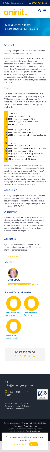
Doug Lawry (14, 280)
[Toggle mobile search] (39, 10)
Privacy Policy (28, 423)
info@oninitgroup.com (19, 385)
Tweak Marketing (33, 431)
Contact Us (19, 409)
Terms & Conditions (12, 423)
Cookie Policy (40, 423)
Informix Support (12, 403)
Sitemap (33, 426)
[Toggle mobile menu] (44, 10)
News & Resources (24, 406)
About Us (9, 409)
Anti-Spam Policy (21, 426)
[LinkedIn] (33, 285)
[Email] (37, 285)
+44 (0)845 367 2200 (16, 393)
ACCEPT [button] (34, 444)
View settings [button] (20, 444)
